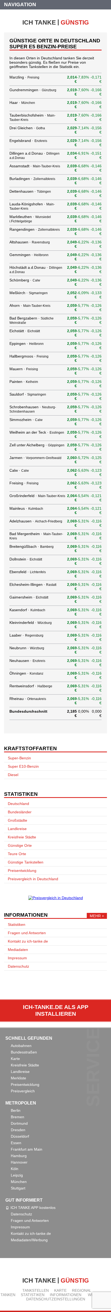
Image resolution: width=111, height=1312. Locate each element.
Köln (14, 1169)
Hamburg (19, 1156)
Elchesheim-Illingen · (32, 584)
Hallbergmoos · (28, 356)
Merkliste (18, 1078)
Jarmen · (35, 458)
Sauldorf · (27, 394)
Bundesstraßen (24, 1052)
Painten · (23, 381)
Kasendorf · (27, 610)
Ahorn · (29, 305)
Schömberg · (24, 280)
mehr (95, 916)
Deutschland (18, 803)
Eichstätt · (24, 331)
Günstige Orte (20, 845)
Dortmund (19, 1123)
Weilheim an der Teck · (36, 432)
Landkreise (17, 829)
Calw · (19, 470)
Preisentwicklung (22, 870)
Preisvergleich (23, 1091)
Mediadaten (18, 949)
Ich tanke (55, 22)
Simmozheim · (26, 419)
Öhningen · (26, 673)
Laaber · (26, 635)
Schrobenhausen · (32, 409)
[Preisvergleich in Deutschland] (55, 898)
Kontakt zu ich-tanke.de (28, 941)
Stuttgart (18, 1188)
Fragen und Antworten (27, 933)
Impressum (17, 958)
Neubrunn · (26, 648)
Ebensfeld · (27, 572)
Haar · (22, 102)
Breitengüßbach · (31, 546)
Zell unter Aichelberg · (36, 445)
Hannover (19, 1162)
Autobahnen (21, 1046)
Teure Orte (17, 854)
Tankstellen (35, 1290)
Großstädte (17, 820)
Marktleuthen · (30, 219)
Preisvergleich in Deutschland (33, 879)
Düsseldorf (20, 1136)
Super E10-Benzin (23, 766)
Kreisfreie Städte (22, 837)
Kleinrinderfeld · (30, 622)
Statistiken (16, 924)
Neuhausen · (27, 660)
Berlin (15, 1110)
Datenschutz (18, 966)
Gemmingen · (28, 255)
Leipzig (17, 1175)
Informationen (65, 1295)
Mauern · (23, 369)
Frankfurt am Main (26, 1149)
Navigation (20, 4)
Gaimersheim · (28, 597)
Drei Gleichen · (27, 128)
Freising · (24, 483)
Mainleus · (26, 508)
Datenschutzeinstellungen (55, 1299)
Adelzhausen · (35, 521)
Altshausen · (29, 242)
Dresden (18, 1130)
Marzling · (24, 77)
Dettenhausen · (30, 191)
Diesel (13, 775)
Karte (15, 1058)
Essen (16, 1143)
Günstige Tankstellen (25, 862)
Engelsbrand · (28, 140)
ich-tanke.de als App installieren (55, 1010)
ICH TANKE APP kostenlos (33, 1207)
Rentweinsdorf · (30, 686)
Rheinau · (27, 698)
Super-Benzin (19, 758)
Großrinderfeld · (37, 496)
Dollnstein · (25, 559)
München (19, 1182)
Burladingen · (32, 178)
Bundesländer (20, 812)
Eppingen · (26, 343)
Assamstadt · (34, 166)
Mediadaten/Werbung (29, 1240)
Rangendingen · (34, 229)
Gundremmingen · (32, 90)
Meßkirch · (28, 293)
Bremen (17, 1117)
